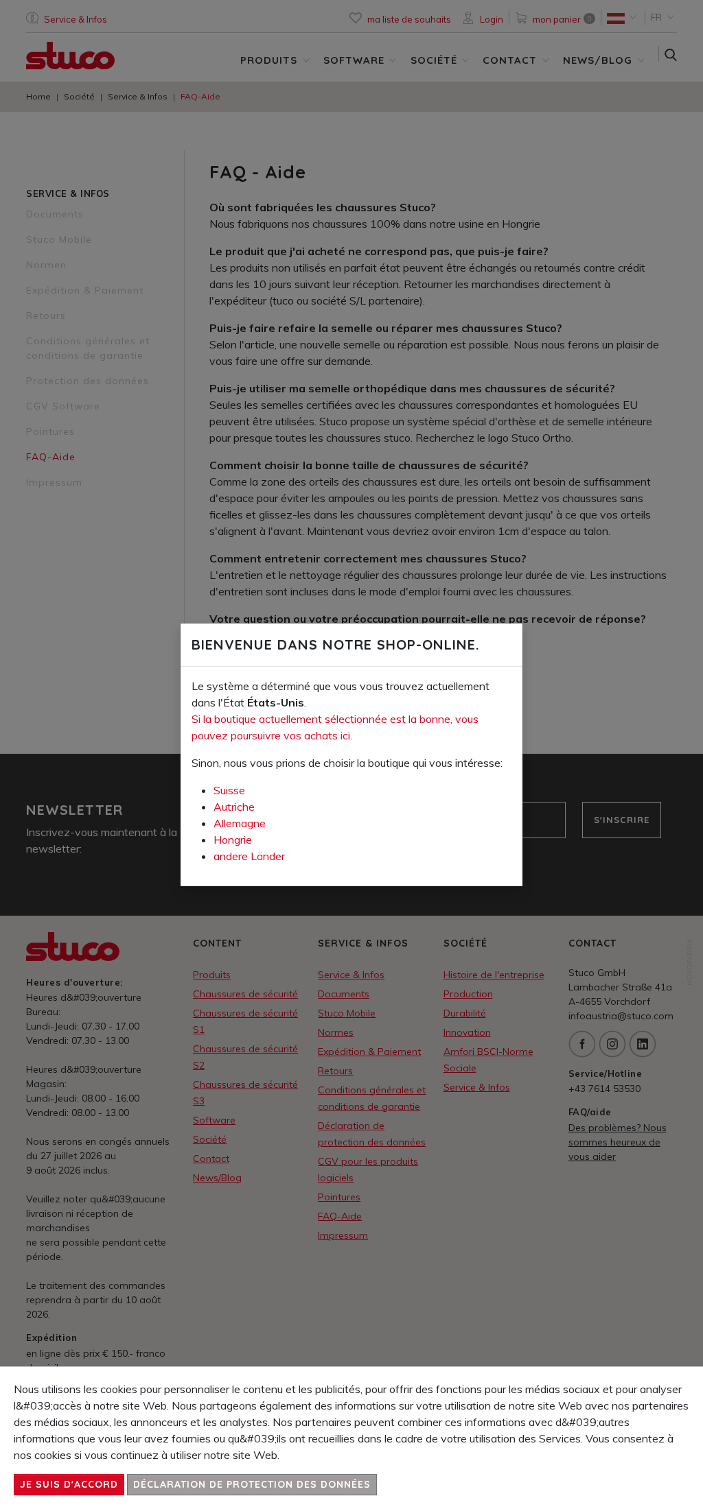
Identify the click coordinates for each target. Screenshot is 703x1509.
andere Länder (249, 856)
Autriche (234, 806)
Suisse (229, 790)
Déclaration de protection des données (252, 1484)
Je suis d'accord (69, 1484)
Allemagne (240, 823)
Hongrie (233, 839)
